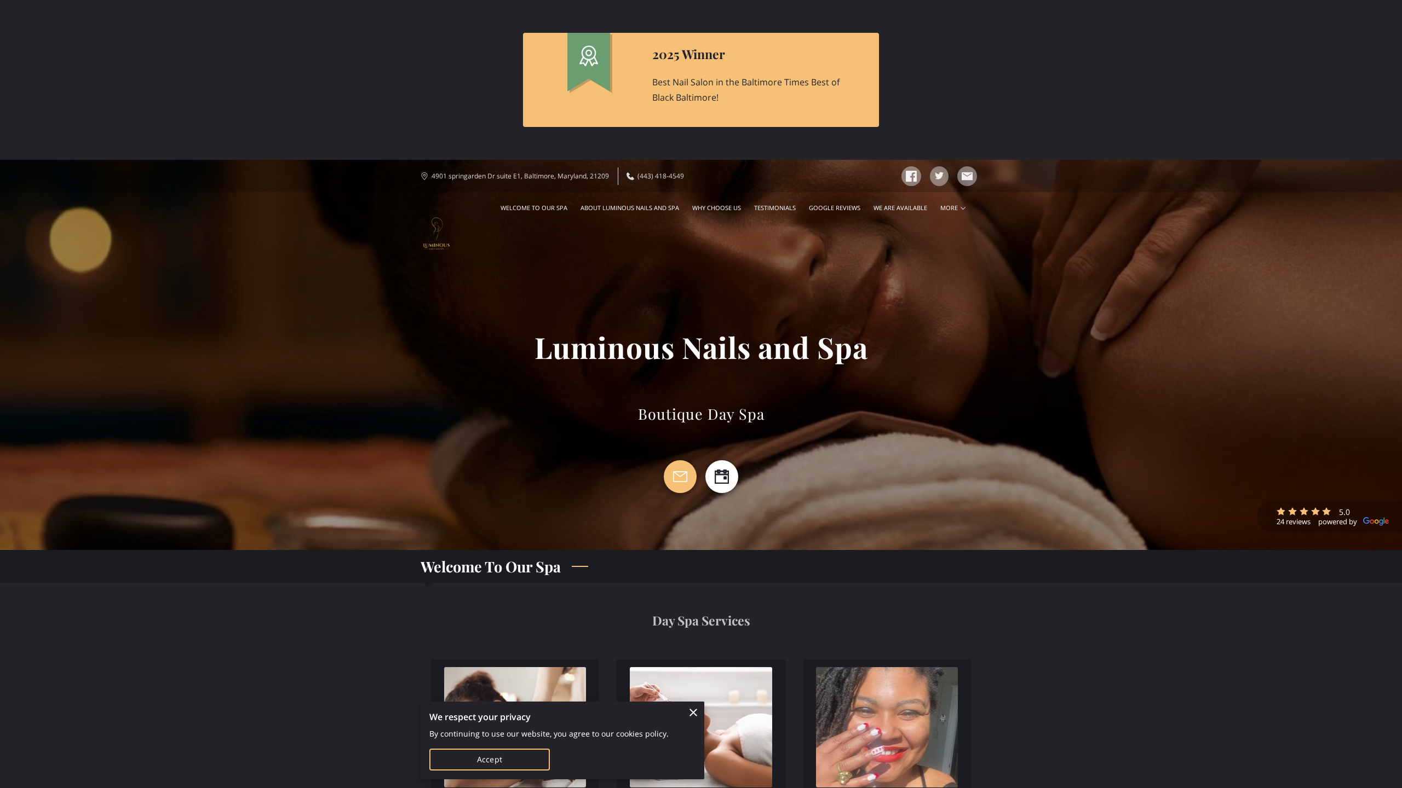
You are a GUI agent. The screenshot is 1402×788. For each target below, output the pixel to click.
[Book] (721, 476)
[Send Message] (680, 476)
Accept (489, 759)
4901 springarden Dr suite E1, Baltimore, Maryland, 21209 (520, 176)
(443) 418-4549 (660, 176)
